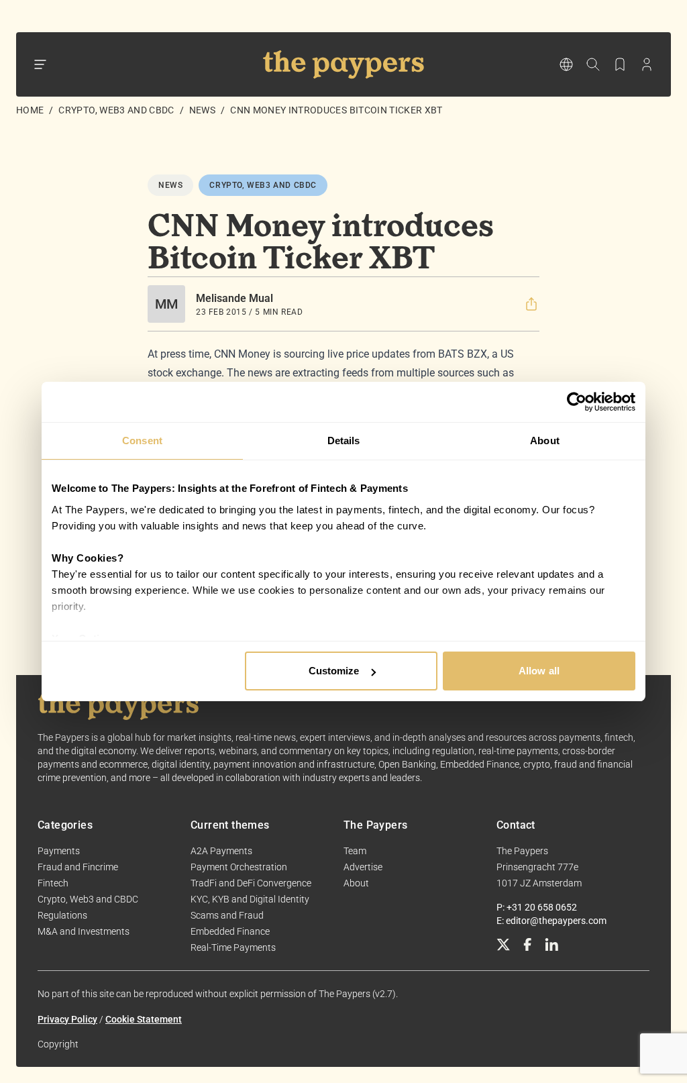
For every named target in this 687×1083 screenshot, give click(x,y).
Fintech (53, 883)
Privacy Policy (67, 1019)
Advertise (363, 867)
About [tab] (545, 440)
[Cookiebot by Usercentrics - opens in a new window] (576, 402)
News (202, 110)
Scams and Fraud (227, 915)
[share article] (531, 304)
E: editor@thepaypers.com (551, 920)
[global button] (566, 64)
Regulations (62, 915)
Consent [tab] (142, 440)
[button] (531, 304)
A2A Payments (221, 850)
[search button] (593, 64)
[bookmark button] (620, 64)
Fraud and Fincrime (78, 867)
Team (355, 850)
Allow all (539, 670)
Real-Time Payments (233, 947)
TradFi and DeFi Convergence (251, 883)
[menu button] (40, 64)
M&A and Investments (83, 931)
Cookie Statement (143, 1019)
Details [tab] (343, 440)
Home (30, 110)
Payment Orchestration (239, 867)
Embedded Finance (230, 931)
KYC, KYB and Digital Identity (250, 899)
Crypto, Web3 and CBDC (116, 110)
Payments (59, 850)
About (356, 883)
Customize (334, 670)
